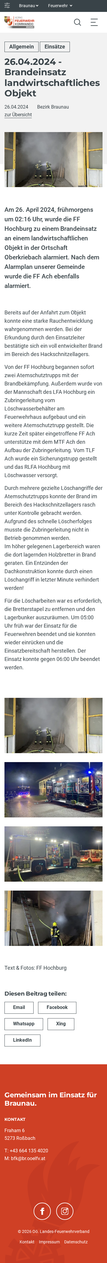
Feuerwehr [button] (58, 5)
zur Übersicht (18, 114)
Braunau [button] (27, 5)
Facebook (57, 1007)
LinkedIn (22, 1040)
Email (19, 1007)
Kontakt (27, 1242)
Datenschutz (76, 1242)
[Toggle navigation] (94, 22)
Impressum (49, 1242)
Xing (61, 1024)
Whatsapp (23, 1024)
